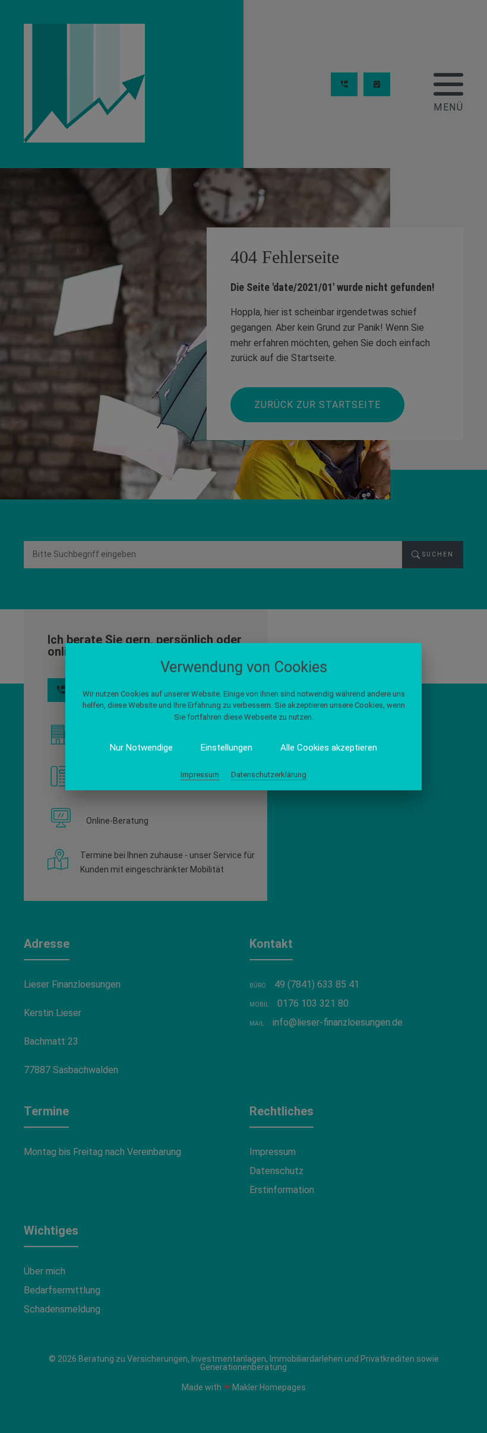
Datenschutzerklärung (268, 774)
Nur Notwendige (141, 747)
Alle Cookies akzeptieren (328, 747)
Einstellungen (226, 747)
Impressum (200, 774)
